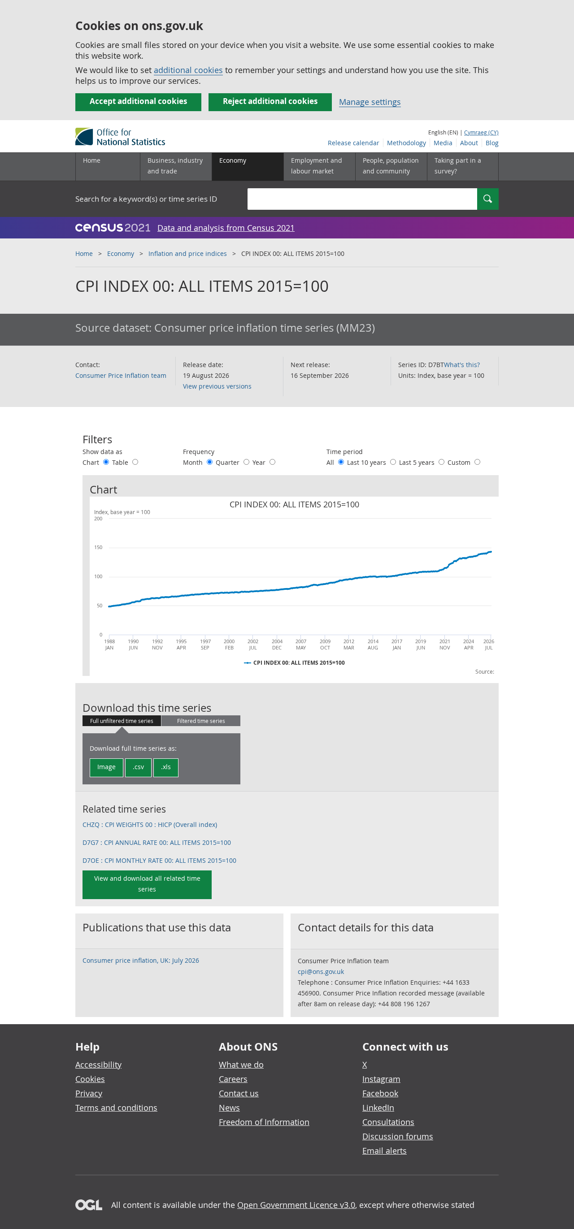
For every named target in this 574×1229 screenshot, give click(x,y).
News (229, 1107)
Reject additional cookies (270, 101)
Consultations (388, 1121)
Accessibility (98, 1064)
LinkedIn (378, 1107)
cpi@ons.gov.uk (321, 971)
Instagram (381, 1078)
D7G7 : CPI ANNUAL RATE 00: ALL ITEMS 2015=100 (157, 842)
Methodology (406, 142)
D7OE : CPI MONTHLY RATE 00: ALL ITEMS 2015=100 (159, 860)
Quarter (228, 462)
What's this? (462, 364)
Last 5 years (417, 462)
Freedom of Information (264, 1121)
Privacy (88, 1093)
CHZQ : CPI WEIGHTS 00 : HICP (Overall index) (150, 824)
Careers (233, 1078)
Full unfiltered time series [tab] (121, 720)
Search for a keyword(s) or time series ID (146, 199)
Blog (492, 142)
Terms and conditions (116, 1107)
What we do (241, 1064)
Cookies (90, 1078)
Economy (120, 253)
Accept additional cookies (138, 101)
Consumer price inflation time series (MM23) (264, 327)
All (331, 462)
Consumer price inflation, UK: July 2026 (141, 960)
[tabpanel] (161, 758)
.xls (166, 766)
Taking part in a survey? (458, 165)
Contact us (239, 1093)
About (469, 142)
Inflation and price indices (187, 253)
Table (121, 462)
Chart (92, 462)
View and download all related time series (147, 883)
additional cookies (188, 70)
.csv (138, 766)
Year (259, 462)
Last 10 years (367, 462)
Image (106, 766)
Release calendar (353, 142)
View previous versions (217, 386)
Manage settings (370, 101)
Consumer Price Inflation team (120, 375)
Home (91, 160)
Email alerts (384, 1150)
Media (443, 142)
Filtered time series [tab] (201, 720)
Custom (460, 462)
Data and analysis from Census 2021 (226, 227)
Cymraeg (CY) (481, 132)
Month (193, 462)
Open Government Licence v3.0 (296, 1204)
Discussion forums (397, 1136)
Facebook (380, 1093)
